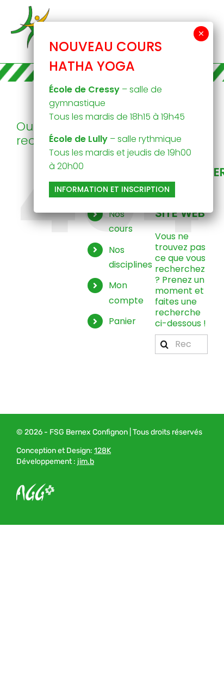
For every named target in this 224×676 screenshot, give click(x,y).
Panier (122, 321)
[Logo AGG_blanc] (35, 487)
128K (102, 450)
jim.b (85, 461)
